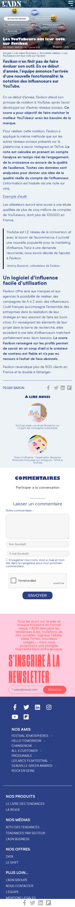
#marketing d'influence (20, 25)
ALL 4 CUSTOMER (25, 751)
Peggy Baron (14, 47)
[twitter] (32, 904)
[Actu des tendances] (12, 4)
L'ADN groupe (17, 880)
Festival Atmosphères (30, 736)
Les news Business (25, 53)
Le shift (12, 862)
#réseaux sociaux (52, 25)
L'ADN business (17, 839)
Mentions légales (21, 898)
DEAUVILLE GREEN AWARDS (32, 766)
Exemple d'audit (15, 196)
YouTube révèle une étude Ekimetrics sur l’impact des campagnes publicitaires (37, 426)
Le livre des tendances (25, 804)
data (9, 856)
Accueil (7, 53)
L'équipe (12, 892)
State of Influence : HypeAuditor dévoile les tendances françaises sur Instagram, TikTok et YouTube (37, 460)
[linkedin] (40, 904)
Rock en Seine (23, 771)
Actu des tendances (22, 827)
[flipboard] (48, 904)
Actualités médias (17, 18)
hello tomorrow (26, 741)
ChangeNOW (22, 746)
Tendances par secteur (25, 833)
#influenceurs (43, 18)
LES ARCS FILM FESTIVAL (30, 761)
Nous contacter (19, 886)
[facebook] (24, 904)
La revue (13, 810)
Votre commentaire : (19, 510)
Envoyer (37, 595)
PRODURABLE (22, 756)
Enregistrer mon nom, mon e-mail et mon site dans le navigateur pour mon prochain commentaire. (35, 563)
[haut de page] (68, 902)
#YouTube (12, 31)
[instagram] (48, 709)
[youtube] (15, 718)
